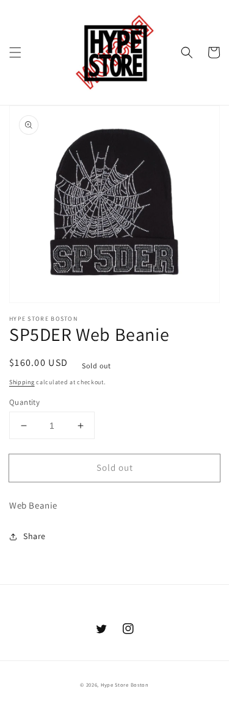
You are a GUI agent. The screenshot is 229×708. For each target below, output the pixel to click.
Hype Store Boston (125, 684)
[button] (15, 52)
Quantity (24, 402)
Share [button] (34, 536)
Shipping (22, 382)
